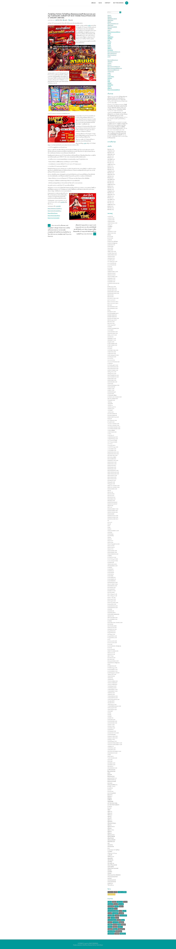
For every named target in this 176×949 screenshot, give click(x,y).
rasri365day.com (112, 582)
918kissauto (111, 244)
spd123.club (111, 652)
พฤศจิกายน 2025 (111, 164)
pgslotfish (63, 202)
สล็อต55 (110, 816)
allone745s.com (112, 261)
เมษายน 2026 (111, 156)
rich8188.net (111, 589)
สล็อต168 (110, 17)
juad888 (110, 410)
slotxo (109, 35)
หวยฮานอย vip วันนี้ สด (113, 849)
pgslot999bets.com (113, 544)
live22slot (111, 435)
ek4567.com (111, 341)
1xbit (109, 229)
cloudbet (111, 330)
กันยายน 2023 (111, 207)
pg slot (109, 45)
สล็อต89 (110, 824)
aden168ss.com (112, 254)
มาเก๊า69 (110, 806)
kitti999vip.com (112, 420)
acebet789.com (112, 253)
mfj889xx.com (112, 480)
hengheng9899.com (113, 385)
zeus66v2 (110, 766)
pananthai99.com (113, 515)
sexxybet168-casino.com (115, 622)
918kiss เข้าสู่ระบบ (112, 243)
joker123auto (112, 407)
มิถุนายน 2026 (111, 152)
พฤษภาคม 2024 (111, 194)
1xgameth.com (112, 231)
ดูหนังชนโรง (110, 84)
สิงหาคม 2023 (111, 209)
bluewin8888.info (113, 313)
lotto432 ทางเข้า (112, 440)
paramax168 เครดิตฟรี (113, 911)
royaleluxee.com (113, 602)
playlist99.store (113, 559)
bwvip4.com (111, 321)
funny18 (109, 41)
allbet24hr (111, 259)
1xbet (109, 40)
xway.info (111, 756)
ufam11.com (111, 724)
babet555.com (112, 286)
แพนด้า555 (110, 883)
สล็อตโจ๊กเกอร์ (111, 841)
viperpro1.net (112, 747)
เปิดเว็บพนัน (110, 859)
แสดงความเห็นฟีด (122, 892)
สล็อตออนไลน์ (111, 834)
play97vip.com (112, 557)
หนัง (109, 843)
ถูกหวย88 (110, 783)
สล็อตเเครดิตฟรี (111, 839)
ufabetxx (110, 717)
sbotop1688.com (112, 617)
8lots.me (110, 236)
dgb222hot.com (112, 335)
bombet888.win (112, 315)
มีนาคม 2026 (111, 157)
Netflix (110, 507)
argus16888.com (112, 276)
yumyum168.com (112, 758)
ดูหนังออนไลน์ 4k (112, 779)
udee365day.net (112, 707)
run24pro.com (112, 604)
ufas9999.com (112, 731)
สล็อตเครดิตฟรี (111, 836)
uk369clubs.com (113, 736)
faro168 (109, 86)
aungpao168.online (113, 283)
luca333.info (111, 445)
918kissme (111, 246)
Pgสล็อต (110, 555)
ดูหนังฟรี (109, 83)
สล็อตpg (110, 831)
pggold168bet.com (113, 530)
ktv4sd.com (111, 422)
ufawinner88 (112, 734)
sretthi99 (111, 656)
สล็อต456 (110, 88)
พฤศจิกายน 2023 (111, 204)
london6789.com (113, 437)
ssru (109, 664)
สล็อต (109, 809)
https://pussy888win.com (113, 69)
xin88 (109, 754)
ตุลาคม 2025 (110, 166)
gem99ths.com (112, 371)
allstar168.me (112, 263)
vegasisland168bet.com (115, 742)
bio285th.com (112, 311)
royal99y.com (112, 599)
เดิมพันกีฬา (110, 858)
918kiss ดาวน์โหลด (113, 241)
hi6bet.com (111, 388)
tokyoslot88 (110, 50)
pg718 (109, 524)
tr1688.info (111, 701)
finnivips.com (112, 351)
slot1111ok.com (112, 641)
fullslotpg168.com (113, 361)
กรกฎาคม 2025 (111, 171)
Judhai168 (111, 412)
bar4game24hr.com (113, 291)
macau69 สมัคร (112, 457)
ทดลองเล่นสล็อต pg (112, 784)
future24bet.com (113, 365)
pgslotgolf (111, 547)
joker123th (111, 408)
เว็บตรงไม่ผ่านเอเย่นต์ (113, 868)
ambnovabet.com (113, 271)
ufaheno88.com (112, 721)
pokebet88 (111, 562)
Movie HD (110, 492)
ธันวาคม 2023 (111, 202)
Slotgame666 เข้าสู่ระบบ (114, 646)
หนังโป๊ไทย (110, 38)
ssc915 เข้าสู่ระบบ (112, 920)
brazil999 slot (112, 320)
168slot (110, 224)
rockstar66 (111, 592)
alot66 (110, 266)
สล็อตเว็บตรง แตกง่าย (112, 18)
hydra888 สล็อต (112, 395)
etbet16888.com (112, 343)
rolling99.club (112, 594)
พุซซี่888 (110, 799)
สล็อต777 (109, 48)
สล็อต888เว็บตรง (112, 823)
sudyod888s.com (112, 669)
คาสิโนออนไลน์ (111, 769)
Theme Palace (99, 945)
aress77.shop (112, 273)
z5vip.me (110, 759)
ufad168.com (111, 719)
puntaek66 (111, 572)
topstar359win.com (113, 699)
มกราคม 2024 (111, 201)
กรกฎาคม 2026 (111, 151)
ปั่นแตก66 (110, 794)
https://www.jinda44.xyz (113, 23)
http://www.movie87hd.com (114, 66)
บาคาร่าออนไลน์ (112, 793)
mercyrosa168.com (113, 472)
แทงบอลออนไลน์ (112, 880)
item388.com (111, 400)
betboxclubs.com (113, 298)
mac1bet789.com (112, 455)
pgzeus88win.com (113, 554)
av (108, 285)
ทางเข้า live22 (111, 786)
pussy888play (112, 579)
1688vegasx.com (112, 223)
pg (108, 520)
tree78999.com (112, 704)
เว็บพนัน (110, 869)
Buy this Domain (118, 2)
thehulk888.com (113, 681)
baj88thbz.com (112, 288)
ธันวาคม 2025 (111, 162)
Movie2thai (111, 495)
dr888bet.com (112, 338)
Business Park (91, 945)
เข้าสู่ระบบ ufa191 (112, 853)
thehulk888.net (112, 682)
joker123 (109, 15)
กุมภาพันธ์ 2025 (111, 179)
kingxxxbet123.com (113, 417)
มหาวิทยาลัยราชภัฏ (112, 803)
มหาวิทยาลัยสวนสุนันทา (113, 804)
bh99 (109, 310)
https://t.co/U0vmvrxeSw (53, 217)
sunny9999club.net (114, 672)
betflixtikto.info (113, 301)
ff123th (110, 348)
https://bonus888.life (112, 27)
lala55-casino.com (113, 423)
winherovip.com (112, 753)
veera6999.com (112, 741)
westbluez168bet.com (114, 751)
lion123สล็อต (111, 430)
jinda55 (110, 402)
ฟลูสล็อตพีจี (110, 801)
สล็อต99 (110, 828)
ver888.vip (111, 746)
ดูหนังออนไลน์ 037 (112, 778)
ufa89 (109, 712)
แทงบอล (110, 878)
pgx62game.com (112, 550)
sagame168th (112, 612)
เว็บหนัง (109, 873)
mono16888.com (112, 488)
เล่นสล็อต (110, 861)
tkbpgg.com (111, 692)
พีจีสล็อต (110, 798)
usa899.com (111, 739)
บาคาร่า (109, 33)
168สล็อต (110, 226)
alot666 (110, 268)
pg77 (109, 525)
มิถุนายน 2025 (111, 172)
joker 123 (109, 65)
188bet (110, 228)
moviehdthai (111, 497)
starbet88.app (112, 666)
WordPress (85, 945)
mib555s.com (111, 482)
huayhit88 (111, 393)
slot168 (110, 644)
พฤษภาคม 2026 (111, 154)
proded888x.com (112, 565)
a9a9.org (110, 248)
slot (109, 639)
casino (110, 326)
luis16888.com (112, 448)
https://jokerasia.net (112, 53)
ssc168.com (111, 659)
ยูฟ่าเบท (115, 924)
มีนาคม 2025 (110, 177)
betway (110, 305)
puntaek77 (111, 574)
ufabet (110, 716)
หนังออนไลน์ (111, 846)
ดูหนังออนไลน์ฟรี (112, 781)
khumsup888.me (112, 413)
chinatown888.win (113, 328)
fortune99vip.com (113, 355)
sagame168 (111, 610)
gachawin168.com (113, 366)
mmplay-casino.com (113, 485)
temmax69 (111, 679)
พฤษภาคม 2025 (111, 174)
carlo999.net (112, 325)
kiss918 (109, 43)
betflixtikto (111, 300)
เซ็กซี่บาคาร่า (111, 856)
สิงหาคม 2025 (111, 169)
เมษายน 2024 (111, 196)
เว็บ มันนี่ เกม (111, 863)
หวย (109, 848)
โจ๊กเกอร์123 (111, 885)
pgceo (109, 529)
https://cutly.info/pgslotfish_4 (54, 210)
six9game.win (112, 631)
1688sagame (111, 221)
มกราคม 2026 (111, 161)
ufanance (111, 729)
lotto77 (110, 443)
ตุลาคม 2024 (110, 186)
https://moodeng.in (112, 55)
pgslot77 (110, 540)
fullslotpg (110, 78)
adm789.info (111, 256)
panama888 (111, 514)
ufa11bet (110, 711)
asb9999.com (111, 278)
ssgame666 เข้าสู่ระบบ (114, 662)
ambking (110, 269)
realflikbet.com (113, 584)
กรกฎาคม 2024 (111, 191)
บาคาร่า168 (110, 791)
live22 (109, 79)
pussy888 (110, 575)
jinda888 (110, 403)
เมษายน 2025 (111, 176)
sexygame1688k (112, 625)
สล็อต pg (110, 811)
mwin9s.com (111, 500)
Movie (109, 490)
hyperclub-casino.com (115, 397)
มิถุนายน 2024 (111, 192)
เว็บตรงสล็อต (111, 866)
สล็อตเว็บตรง (110, 20)
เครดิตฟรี (110, 854)
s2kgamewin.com (113, 605)
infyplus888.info (113, 398)
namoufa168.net (112, 502)
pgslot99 (110, 542)
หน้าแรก (93, 2)
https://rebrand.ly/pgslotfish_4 (55, 208)
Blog (100, 2)
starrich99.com (112, 667)
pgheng (110, 532)
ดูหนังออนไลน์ (111, 776)
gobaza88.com (112, 378)
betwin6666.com (112, 306)
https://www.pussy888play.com (115, 68)
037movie (110, 216)
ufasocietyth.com (113, 732)
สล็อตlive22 (111, 829)
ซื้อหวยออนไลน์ (111, 771)
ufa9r (109, 714)
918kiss (110, 239)
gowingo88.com (112, 381)
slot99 (109, 30)
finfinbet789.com (113, 350)
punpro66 (111, 569)
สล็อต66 (109, 22)
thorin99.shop (112, 686)
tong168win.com (113, 696)
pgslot (65, 20)
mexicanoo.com (112, 475)
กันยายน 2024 (111, 187)
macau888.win (112, 458)
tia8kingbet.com (112, 689)
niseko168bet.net (113, 510)
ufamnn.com (111, 727)
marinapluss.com (113, 460)
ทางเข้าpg (110, 788)
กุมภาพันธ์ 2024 (111, 199)
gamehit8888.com (113, 370)
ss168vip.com (111, 657)
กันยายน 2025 (111, 167)
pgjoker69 (111, 535)
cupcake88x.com (113, 331)
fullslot (110, 358)
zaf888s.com (111, 763)
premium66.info (112, 564)
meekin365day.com (113, 470)
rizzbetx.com (112, 590)
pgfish (89, 25)
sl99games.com (112, 636)
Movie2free (111, 493)
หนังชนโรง (110, 61)
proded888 (115, 913)
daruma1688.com (113, 333)
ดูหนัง (109, 81)
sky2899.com (111, 634)
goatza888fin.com (113, 375)
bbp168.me (111, 295)
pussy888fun (112, 577)
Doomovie (111, 336)
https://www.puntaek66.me (114, 89)
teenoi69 (110, 677)
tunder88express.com (114, 706)
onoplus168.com (113, 512)
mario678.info (112, 465)
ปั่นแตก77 (110, 796)
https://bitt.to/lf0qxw (52, 213)
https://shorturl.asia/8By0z (54, 215)
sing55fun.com (112, 627)
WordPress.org (111, 894)
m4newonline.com (113, 452)
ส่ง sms (109, 808)
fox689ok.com (112, 356)
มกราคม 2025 (111, 181)
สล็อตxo (110, 833)
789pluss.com (112, 233)
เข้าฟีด (115, 892)
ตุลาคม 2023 (110, 206)
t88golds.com (112, 674)
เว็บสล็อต (110, 871)
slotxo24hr (111, 649)
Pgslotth (110, 549)
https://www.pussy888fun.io (114, 32)
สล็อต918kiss (111, 826)
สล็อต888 (110, 28)
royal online (112, 597)
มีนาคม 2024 (110, 197)
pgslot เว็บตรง (111, 76)
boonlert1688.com (113, 318)
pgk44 (109, 537)
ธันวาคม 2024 (111, 182)
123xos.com (111, 218)
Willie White (59, 20)
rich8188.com (112, 587)
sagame (109, 63)
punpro (110, 567)
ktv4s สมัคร (110, 908)
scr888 (110, 620)
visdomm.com (112, 749)
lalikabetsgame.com (114, 427)
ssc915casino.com (113, 661)
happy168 (110, 383)
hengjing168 (111, 386)
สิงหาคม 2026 (111, 149)
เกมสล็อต (110, 851)
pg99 (109, 527)
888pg (109, 234)
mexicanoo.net (112, 477)
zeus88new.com (112, 768)
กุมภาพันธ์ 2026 (111, 159)
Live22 (109, 433)
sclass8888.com (112, 619)
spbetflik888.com (113, 651)
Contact (107, 2)
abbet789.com (112, 251)
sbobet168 (111, 615)
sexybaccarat (111, 71)
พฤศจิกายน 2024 (111, 184)
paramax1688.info (113, 519)
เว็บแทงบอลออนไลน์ (113, 876)
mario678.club (112, 462)
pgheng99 (111, 534)
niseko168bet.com (113, 508)
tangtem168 (111, 676)
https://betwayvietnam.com (114, 51)
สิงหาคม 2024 (111, 189)
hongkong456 (112, 392)
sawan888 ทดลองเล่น (113, 614)
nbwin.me (110, 505)
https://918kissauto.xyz (113, 60)
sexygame (110, 624)
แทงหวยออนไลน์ (112, 881)
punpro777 (111, 570)
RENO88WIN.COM (112, 585)
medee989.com (112, 467)
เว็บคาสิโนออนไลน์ (112, 864)
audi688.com (111, 281)
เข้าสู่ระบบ (110, 892)
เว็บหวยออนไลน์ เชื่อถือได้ (114, 875)
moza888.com (112, 498)
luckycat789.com (113, 447)
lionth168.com (112, 432)
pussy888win (112, 580)
